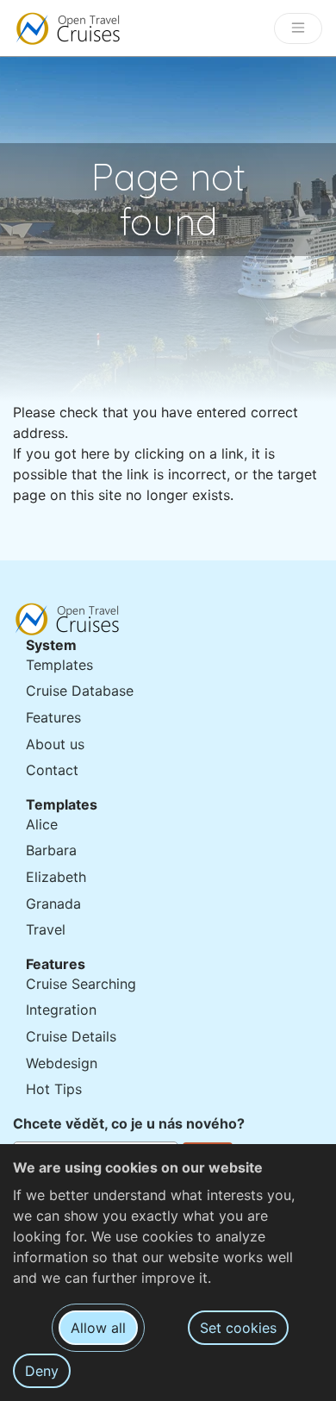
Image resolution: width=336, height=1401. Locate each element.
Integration (61, 1009)
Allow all (98, 1327)
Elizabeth (56, 876)
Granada (53, 903)
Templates (59, 664)
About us (55, 744)
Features (53, 717)
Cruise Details (71, 1036)
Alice (42, 824)
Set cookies (238, 1327)
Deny (42, 1370)
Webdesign (61, 1063)
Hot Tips (54, 1089)
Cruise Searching (81, 983)
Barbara (51, 850)
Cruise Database (80, 690)
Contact (52, 770)
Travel (45, 929)
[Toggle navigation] (298, 28)
